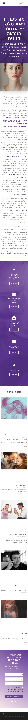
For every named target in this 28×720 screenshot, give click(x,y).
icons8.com (7, 716)
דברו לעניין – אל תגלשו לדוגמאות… (17, 534)
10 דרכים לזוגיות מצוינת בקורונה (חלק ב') (16, 435)
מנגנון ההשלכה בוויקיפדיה (13, 117)
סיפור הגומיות (23, 633)
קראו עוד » (25, 446)
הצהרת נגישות (14, 718)
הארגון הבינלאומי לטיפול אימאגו (10, 174)
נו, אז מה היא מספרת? (21, 586)
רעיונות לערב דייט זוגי (21, 485)
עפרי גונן (17, 716)
